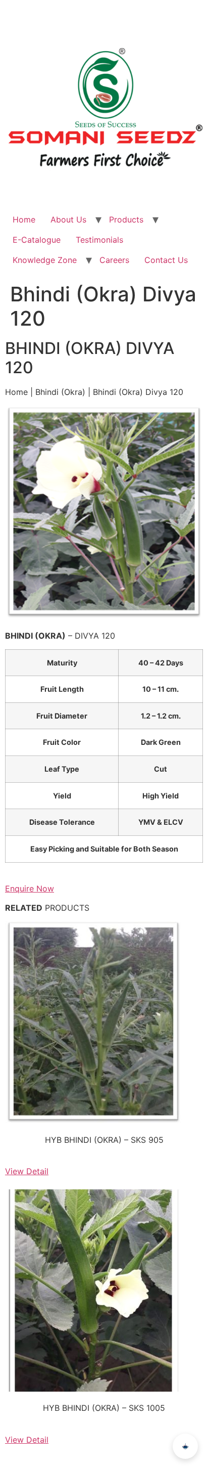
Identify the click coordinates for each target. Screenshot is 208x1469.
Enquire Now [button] (29, 888)
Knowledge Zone (45, 260)
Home (24, 219)
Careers (114, 260)
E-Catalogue (37, 240)
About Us (68, 219)
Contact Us (166, 260)
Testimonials (99, 240)
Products (126, 219)
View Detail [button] (26, 1171)
